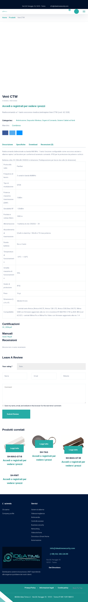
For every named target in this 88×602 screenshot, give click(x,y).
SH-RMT (14, 475)
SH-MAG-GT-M (73, 458)
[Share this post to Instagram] (19, 133)
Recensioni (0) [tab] (47, 144)
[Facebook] (5, 133)
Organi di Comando (49, 120)
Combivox (16, 125)
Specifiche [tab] (20, 144)
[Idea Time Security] (4, 11)
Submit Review (13, 414)
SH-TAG (44, 452)
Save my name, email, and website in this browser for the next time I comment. (33, 406)
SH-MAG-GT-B (14, 456)
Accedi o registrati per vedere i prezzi (23, 106)
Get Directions (54, 568)
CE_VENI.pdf (7, 327)
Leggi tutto (14, 448)
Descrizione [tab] (7, 144)
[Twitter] (12, 133)
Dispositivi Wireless (34, 120)
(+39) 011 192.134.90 (59, 554)
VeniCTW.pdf (7, 337)
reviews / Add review (9, 101)
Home (4, 17)
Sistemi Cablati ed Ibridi (66, 120)
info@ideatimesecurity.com (62, 548)
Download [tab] (33, 144)
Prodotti (12, 17)
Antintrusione (21, 120)
